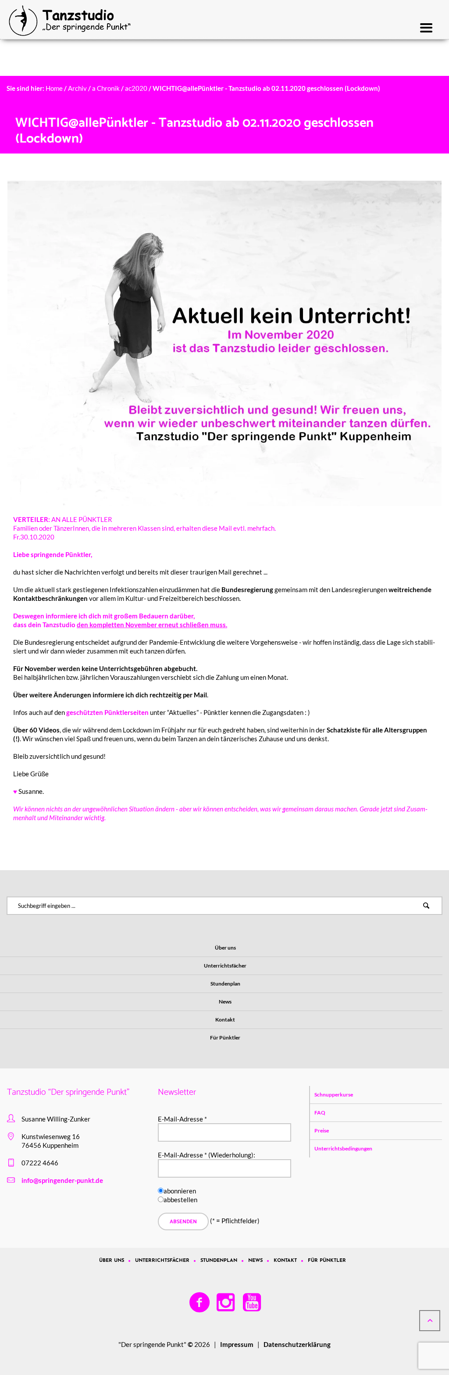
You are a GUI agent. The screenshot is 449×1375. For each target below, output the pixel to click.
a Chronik (106, 88)
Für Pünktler (327, 1260)
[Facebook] (200, 1303)
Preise (321, 1130)
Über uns (111, 1260)
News (255, 1260)
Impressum (236, 1344)
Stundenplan (218, 1260)
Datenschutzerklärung (297, 1344)
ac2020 (136, 88)
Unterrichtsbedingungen (343, 1148)
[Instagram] (226, 1303)
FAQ (319, 1112)
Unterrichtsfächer (162, 1260)
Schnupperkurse (333, 1094)
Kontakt (285, 1260)
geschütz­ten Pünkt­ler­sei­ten (107, 712)
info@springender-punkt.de (62, 1180)
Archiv (77, 88)
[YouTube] (253, 1303)
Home (54, 88)
